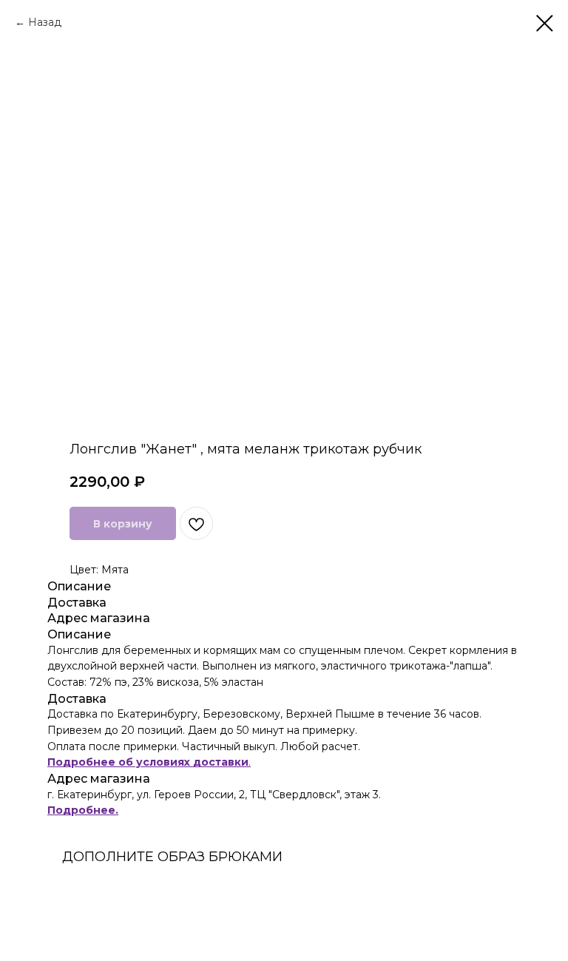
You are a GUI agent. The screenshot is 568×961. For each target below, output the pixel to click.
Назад (44, 22)
